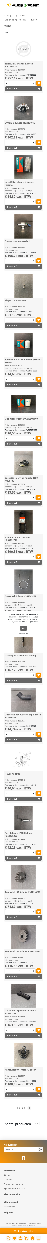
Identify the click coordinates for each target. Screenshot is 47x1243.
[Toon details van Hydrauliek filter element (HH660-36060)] (23, 345)
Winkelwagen (10, 1206)
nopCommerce (31, 1225)
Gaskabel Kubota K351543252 (20, 596)
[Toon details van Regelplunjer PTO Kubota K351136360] (23, 818)
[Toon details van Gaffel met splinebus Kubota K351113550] (23, 996)
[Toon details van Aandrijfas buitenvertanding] (23, 641)
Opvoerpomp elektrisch (17, 241)
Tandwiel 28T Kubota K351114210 (22, 951)
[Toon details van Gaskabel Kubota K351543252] (23, 581)
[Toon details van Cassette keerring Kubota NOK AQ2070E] (23, 463)
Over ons (8, 1179)
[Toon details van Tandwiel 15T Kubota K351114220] (23, 877)
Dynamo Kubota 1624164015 (20, 122)
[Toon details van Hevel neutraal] (23, 759)
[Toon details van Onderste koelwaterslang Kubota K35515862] (23, 700)
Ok (23, 628)
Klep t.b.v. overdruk (15, 300)
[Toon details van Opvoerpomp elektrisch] (23, 226)
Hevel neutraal (13, 773)
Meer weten (23, 633)
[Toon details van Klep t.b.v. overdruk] (23, 286)
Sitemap (7, 1175)
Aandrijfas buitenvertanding (20, 655)
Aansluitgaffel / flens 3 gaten (20, 1069)
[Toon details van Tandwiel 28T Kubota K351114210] (23, 937)
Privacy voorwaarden (13, 1184)
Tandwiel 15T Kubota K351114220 (22, 892)
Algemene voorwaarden (14, 1188)
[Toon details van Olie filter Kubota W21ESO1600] (23, 404)
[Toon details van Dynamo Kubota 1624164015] (23, 108)
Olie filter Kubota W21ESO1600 (21, 418)
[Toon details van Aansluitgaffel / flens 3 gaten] (23, 1055)
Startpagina (9, 15)
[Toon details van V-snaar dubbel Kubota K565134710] (23, 522)
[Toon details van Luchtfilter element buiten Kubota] (23, 167)
